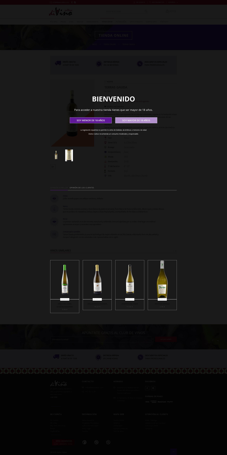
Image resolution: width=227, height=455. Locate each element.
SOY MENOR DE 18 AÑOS (91, 120)
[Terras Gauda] (56, 155)
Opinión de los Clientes (82, 187)
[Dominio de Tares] (129, 279)
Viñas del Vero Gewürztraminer (65, 305)
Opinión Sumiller (59, 187)
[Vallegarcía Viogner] (97, 279)
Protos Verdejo (162, 304)
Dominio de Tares (130, 304)
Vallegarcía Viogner (97, 304)
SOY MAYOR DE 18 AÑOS (136, 120)
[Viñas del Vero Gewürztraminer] (64, 279)
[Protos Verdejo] (162, 279)
